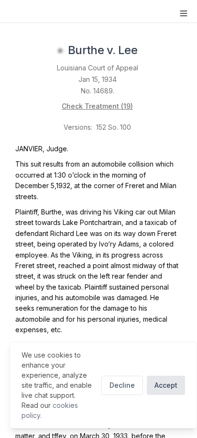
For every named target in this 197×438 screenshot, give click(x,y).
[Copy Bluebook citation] (147, 50)
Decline (122, 385)
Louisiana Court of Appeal (97, 68)
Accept (165, 385)
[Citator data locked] (60, 51)
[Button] (183, 13)
